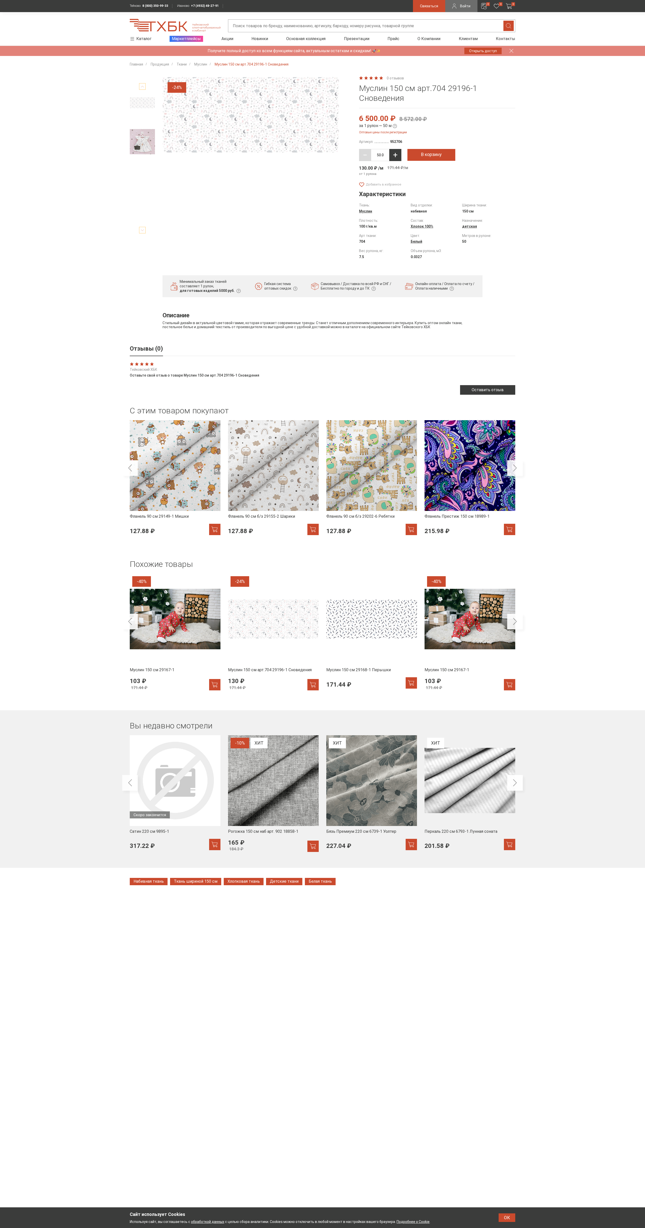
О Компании (428, 38)
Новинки (259, 38)
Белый (416, 241)
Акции (227, 38)
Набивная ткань (149, 881)
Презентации (356, 38)
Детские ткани (284, 881)
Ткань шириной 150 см (195, 881)
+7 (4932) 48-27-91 (205, 6)
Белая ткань (320, 881)
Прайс (393, 38)
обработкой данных (207, 1222)
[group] (175, 480)
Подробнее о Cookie (413, 1222)
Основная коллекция (306, 38)
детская (469, 226)
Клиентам (468, 38)
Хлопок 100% (422, 226)
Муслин (365, 211)
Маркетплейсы (186, 38)
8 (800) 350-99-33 (155, 6)
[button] (142, 86)
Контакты (505, 38)
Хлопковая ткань (244, 881)
